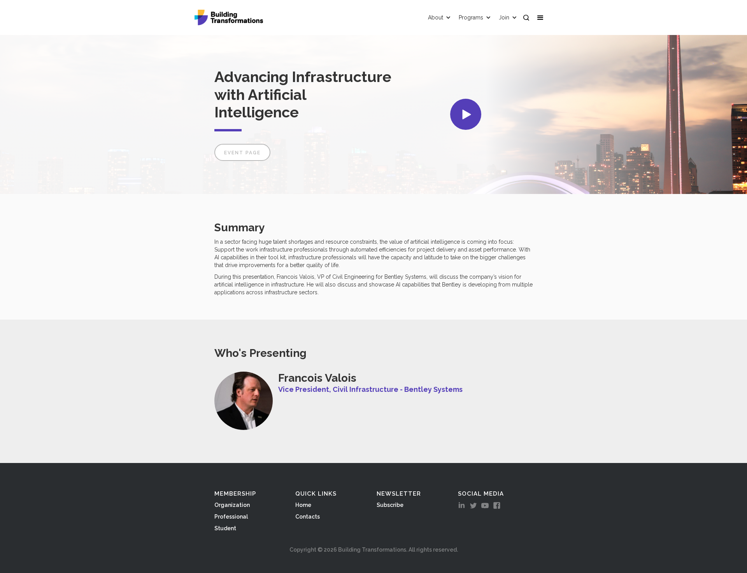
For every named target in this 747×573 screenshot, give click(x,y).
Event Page (242, 152)
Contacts (307, 517)
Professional (231, 517)
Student (225, 528)
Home (303, 505)
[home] (229, 17)
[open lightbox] (465, 114)
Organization (232, 505)
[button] (541, 17)
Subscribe (390, 505)
